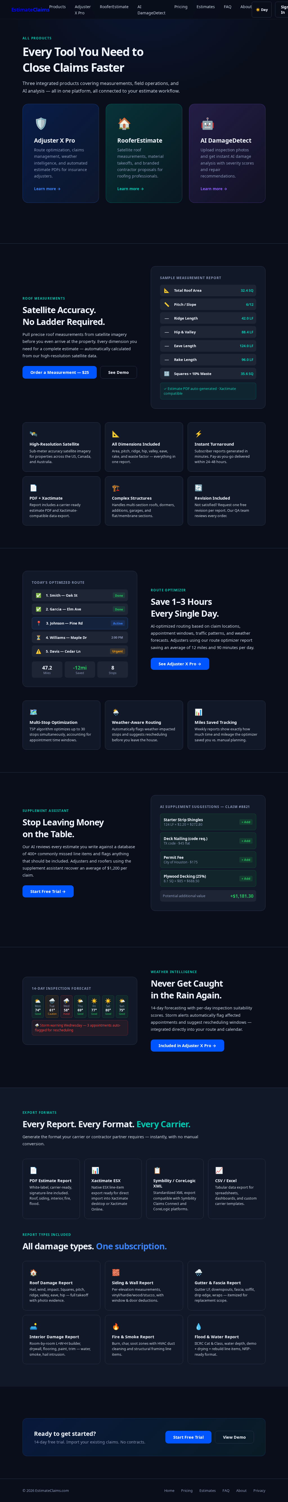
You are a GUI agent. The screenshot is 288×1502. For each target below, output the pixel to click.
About (246, 6)
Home (169, 1490)
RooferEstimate (114, 6)
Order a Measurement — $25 (59, 372)
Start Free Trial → (48, 891)
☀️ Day (262, 9)
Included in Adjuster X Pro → (187, 1045)
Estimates (206, 6)
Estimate (30, 9)
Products (57, 6)
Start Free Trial (188, 1437)
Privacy (259, 1490)
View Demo (234, 1437)
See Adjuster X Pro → (180, 663)
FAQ (227, 6)
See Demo (118, 372)
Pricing (181, 6)
